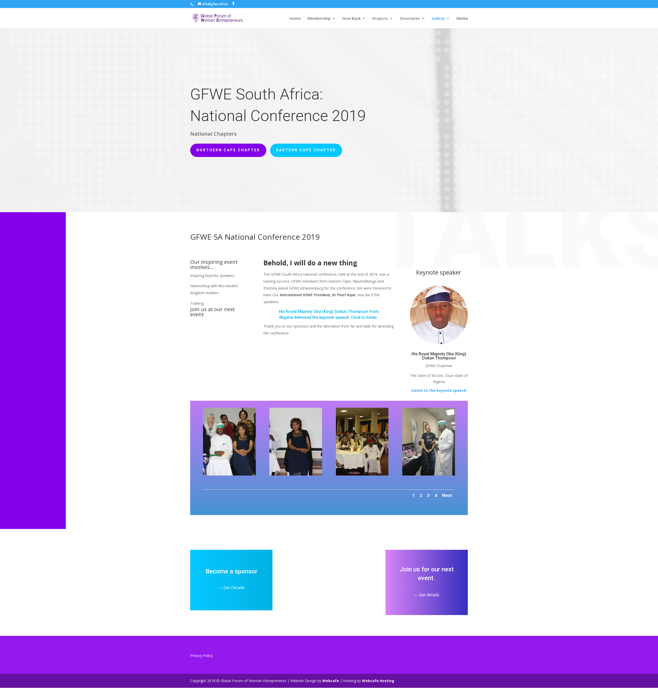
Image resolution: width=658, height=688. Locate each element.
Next (447, 495)
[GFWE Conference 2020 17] (295, 474)
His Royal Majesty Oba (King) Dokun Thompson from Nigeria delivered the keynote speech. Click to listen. (329, 314)
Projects (380, 18)
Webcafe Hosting (378, 680)
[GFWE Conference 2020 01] (362, 474)
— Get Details (231, 587)
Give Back (351, 18)
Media (462, 18)
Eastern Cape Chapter (306, 150)
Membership (319, 18)
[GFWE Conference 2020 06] (428, 474)
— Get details (426, 595)
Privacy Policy (201, 655)
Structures (410, 18)
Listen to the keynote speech (438, 390)
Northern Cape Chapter (228, 150)
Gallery (438, 18)
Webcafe (330, 680)
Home (295, 18)
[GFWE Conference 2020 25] (229, 474)
